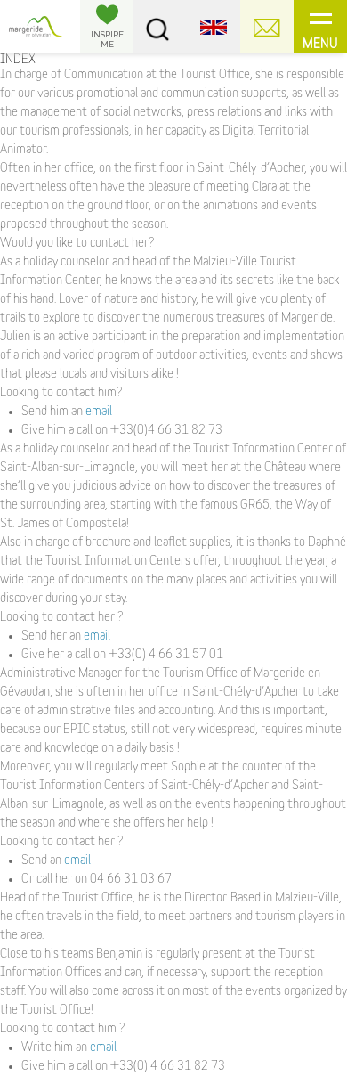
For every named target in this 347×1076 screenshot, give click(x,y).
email (98, 411)
